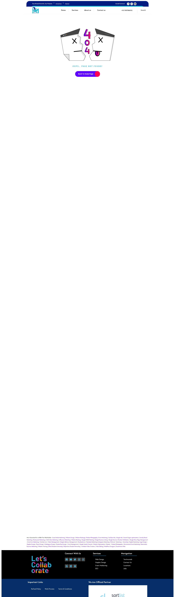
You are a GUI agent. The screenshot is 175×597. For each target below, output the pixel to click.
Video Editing (99, 546)
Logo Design (143, 542)
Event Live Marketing (33, 542)
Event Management (73, 544)
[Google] (66, 566)
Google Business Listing (101, 540)
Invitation (84, 546)
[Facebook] (66, 559)
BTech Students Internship (55, 546)
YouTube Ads (111, 537)
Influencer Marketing (64, 540)
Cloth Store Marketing (52, 540)
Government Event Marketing (132, 544)
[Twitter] (75, 559)
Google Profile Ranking (88, 540)
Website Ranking (76, 540)
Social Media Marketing (58, 537)
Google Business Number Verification (119, 540)
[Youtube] (71, 559)
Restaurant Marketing (39, 540)
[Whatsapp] (83, 559)
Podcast (108, 544)
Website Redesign (80, 537)
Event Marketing (102, 537)
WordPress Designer (109, 546)
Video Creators (91, 546)
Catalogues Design (50, 544)
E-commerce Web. (120, 546)
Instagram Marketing (103, 542)
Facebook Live (81, 542)
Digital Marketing (134, 542)
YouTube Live (43, 542)
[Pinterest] (75, 566)
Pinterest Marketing (115, 542)
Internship (125, 542)
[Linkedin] (71, 566)
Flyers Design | (40, 544)
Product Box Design (61, 544)
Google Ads (119, 537)
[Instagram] (79, 559)
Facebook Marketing (91, 542)
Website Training (42, 546)
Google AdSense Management (68, 542)
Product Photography (91, 537)
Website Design (70, 537)
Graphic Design (31, 544)
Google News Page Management (139, 540)
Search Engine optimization (131, 537)
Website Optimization (99, 544)
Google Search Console (86, 544)
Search (143, 10)
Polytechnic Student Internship (72, 546)
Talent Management (53, 542)
